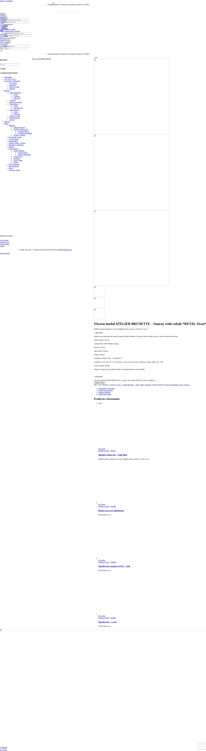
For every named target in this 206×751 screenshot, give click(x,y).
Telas (142, 385)
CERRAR (4, 748)
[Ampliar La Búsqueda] (1, 44)
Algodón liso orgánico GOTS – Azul (114, 566)
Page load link (5, 253)
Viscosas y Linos (150, 385)
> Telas (136, 385)
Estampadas (174, 385)
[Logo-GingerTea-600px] (45, 231)
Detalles (113, 451)
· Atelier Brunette (128, 385)
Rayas (181, 385)
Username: (8, 33)
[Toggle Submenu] (20, 81)
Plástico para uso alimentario (111, 510)
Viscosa (186, 385)
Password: (8, 35)
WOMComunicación (65, 250)
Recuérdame (11, 38)
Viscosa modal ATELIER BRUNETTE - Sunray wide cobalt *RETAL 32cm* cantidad (123, 380)
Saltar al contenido (6, 1)
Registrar (8, 42)
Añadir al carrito (100, 383)
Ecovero (166, 385)
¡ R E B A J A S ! (115, 385)
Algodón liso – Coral (107, 622)
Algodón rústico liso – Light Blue (112, 455)
